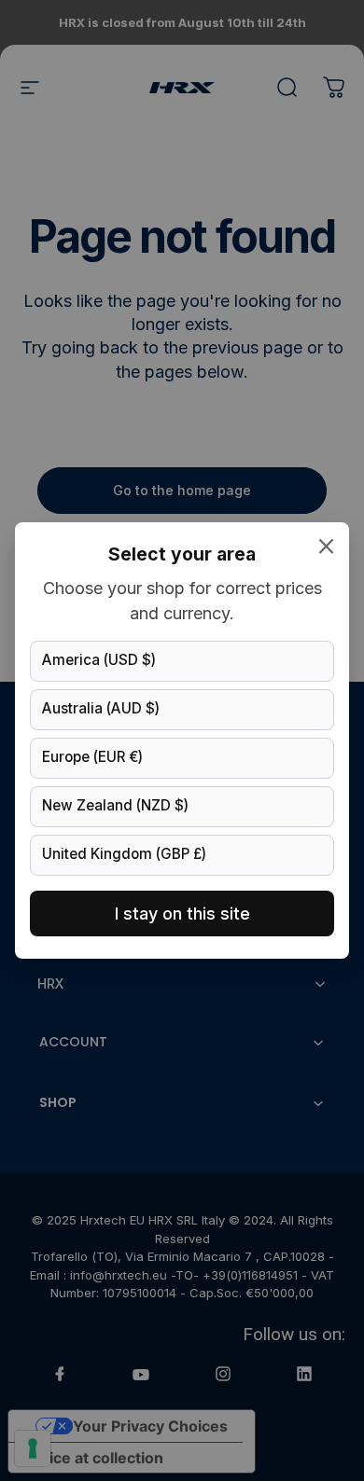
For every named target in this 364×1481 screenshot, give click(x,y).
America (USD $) (99, 660)
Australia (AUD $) (101, 708)
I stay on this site (182, 913)
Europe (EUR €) (92, 757)
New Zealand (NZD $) (115, 805)
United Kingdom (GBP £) (124, 854)
